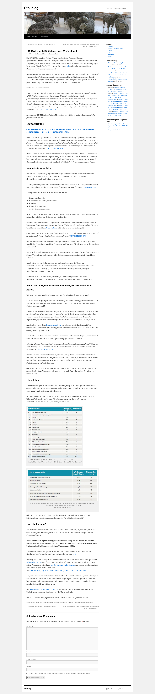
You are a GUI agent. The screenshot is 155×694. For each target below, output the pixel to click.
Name (28, 652)
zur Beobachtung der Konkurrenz (63, 565)
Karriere (110, 50)
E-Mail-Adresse (31, 659)
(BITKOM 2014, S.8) (45, 349)
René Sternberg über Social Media (117, 124)
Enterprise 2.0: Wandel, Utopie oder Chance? (41, 44)
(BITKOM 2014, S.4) (48, 109)
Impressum (44, 37)
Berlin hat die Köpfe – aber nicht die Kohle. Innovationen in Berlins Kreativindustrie (118, 75)
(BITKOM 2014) (91, 187)
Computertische (51, 228)
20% (74, 554)
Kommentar (30, 626)
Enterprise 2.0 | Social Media (115, 48)
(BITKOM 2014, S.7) (78, 236)
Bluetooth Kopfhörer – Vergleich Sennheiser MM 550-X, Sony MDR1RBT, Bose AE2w (117, 89)
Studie (67, 66)
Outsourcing (111, 54)
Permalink (90, 602)
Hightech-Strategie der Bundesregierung (44, 589)
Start (28, 37)
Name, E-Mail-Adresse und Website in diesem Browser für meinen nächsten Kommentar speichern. (60, 673)
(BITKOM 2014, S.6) (55, 148)
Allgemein (46, 602)
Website (28, 666)
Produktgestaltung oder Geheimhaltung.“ (72, 570)
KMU (51, 602)
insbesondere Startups (34, 562)
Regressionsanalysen (53, 325)
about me (35, 37)
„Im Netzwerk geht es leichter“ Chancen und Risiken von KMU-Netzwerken (118, 69)
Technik (56, 602)
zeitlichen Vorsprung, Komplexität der (43, 570)
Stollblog (31, 7)
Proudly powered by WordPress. (117, 689)
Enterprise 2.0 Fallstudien (114, 130)
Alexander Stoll (53, 54)
